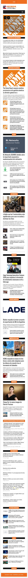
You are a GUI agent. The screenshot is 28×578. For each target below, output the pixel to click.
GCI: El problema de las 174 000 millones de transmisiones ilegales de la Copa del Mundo (17, 187)
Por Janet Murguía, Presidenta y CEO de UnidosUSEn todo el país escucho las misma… (14, 62)
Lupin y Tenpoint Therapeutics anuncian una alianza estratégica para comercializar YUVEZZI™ (17, 169)
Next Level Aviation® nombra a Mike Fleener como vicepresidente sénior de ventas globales (13, 444)
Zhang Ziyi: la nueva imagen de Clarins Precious (12, 403)
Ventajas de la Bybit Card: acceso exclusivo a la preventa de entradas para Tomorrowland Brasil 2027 (16, 414)
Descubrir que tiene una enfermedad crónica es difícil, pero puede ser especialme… (13, 42)
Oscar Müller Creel (6, 469)
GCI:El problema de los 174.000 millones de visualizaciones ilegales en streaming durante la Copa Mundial (17, 181)
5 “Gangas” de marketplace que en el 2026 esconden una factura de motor (17, 247)
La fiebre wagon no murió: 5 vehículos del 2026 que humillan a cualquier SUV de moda (17, 242)
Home (14, 1)
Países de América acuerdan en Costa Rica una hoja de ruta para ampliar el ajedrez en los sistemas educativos (17, 332)
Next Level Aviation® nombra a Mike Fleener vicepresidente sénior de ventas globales (13, 438)
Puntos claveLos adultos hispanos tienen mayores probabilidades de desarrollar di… (14, 55)
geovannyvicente (6, 490)
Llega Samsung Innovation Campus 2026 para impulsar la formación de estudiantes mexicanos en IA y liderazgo (13, 278)
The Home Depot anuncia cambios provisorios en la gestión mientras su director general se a (13, 90)
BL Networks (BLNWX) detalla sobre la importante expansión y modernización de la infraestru (14, 157)
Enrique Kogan (6, 457)
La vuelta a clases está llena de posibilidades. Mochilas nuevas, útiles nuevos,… (13, 48)
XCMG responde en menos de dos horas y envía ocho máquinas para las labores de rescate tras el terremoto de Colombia (13, 362)
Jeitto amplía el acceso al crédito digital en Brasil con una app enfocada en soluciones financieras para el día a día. (17, 375)
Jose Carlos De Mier (7, 465)
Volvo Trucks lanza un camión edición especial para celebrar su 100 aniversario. (17, 236)
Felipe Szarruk (6, 480)
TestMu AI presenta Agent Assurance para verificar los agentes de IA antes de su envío (17, 175)
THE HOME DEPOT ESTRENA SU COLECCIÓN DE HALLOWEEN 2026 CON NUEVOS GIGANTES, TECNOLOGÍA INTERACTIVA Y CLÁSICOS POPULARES (17, 127)
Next (8, 17)
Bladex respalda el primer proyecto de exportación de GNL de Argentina (14, 321)
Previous (5, 17)
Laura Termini (5, 502)
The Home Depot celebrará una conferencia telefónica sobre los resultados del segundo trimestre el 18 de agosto (17, 103)
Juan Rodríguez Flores (7, 496)
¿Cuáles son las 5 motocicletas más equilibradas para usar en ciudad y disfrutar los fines (14, 216)
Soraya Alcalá (6, 475)
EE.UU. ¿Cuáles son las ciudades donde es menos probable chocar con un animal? (17, 230)
